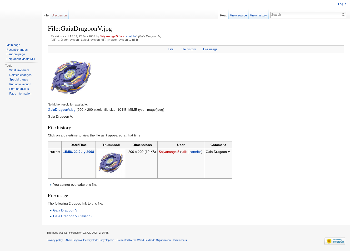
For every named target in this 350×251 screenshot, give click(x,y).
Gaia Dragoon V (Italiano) (72, 216)
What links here (19, 70)
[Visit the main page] (21, 19)
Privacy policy (55, 240)
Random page (15, 54)
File (170, 49)
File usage (210, 49)
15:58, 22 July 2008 (78, 152)
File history (188, 49)
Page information (20, 93)
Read (223, 15)
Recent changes (17, 49)
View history (258, 15)
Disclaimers (180, 240)
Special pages (18, 79)
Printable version (20, 84)
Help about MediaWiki (20, 59)
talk (122, 36)
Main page (13, 45)
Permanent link (19, 88)
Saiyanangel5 (109, 36)
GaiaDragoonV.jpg (61, 109)
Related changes (20, 75)
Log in (342, 4)
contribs (131, 36)
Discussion (59, 15)
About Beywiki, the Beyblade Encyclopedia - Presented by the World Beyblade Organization (118, 240)
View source (238, 15)
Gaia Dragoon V (65, 210)
